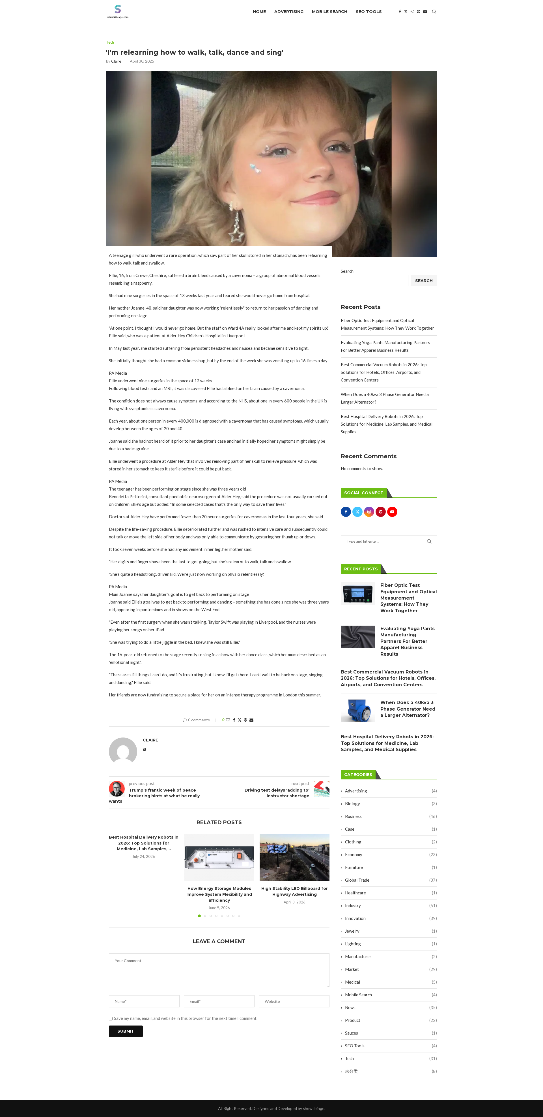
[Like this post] (228, 719)
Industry (391, 905)
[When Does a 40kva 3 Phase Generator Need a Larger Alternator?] (358, 711)
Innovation (391, 918)
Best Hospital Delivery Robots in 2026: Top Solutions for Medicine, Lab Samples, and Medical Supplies (386, 424)
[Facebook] (400, 11)
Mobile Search (329, 11)
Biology (391, 803)
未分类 (391, 1071)
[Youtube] (425, 11)
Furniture (391, 867)
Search (347, 271)
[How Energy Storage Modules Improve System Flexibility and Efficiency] (219, 857)
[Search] (434, 11)
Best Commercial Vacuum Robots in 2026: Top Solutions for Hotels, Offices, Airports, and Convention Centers (384, 372)
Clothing (391, 841)
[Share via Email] (251, 719)
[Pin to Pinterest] (245, 719)
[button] (116, 876)
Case (391, 829)
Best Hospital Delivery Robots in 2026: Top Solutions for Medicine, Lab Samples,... (143, 843)
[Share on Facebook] (234, 719)
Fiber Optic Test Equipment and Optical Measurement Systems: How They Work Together (408, 598)
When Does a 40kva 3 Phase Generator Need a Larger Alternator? (408, 709)
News (391, 1007)
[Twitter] (406, 11)
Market (391, 969)
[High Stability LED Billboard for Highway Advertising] (294, 857)
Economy (391, 854)
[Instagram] (412, 11)
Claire (116, 61)
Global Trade (391, 879)
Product (391, 1020)
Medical (391, 981)
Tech (391, 1058)
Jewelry (391, 930)
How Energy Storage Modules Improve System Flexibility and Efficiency (219, 894)
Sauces (391, 1032)
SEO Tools (369, 11)
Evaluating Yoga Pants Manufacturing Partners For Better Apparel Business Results (407, 641)
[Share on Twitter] (240, 719)
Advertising (288, 11)
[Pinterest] (418, 11)
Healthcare (391, 892)
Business (391, 816)
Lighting (391, 943)
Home (259, 11)
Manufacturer (391, 956)
